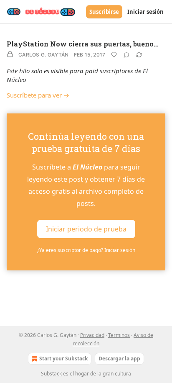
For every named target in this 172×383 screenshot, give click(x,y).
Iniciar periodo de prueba (86, 229)
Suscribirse (104, 11)
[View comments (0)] (126, 55)
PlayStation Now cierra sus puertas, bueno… (82, 43)
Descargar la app (119, 358)
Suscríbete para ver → (38, 95)
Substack (51, 373)
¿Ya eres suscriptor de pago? (86, 250)
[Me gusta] (114, 55)
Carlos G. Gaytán (43, 54)
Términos (119, 335)
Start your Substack (63, 358)
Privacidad (92, 335)
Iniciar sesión (145, 11)
